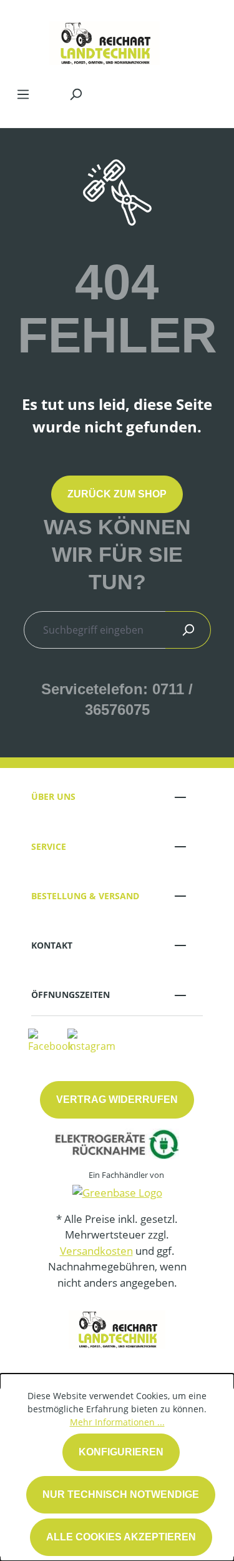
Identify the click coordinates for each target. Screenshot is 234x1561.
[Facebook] (50, 1040)
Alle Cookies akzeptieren (121, 1537)
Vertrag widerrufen (117, 1099)
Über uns (53, 796)
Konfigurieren (121, 1452)
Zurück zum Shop (117, 494)
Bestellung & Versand (85, 896)
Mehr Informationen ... (117, 1422)
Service (48, 846)
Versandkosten (96, 1251)
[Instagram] (91, 1040)
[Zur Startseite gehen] (104, 40)
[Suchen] (75, 93)
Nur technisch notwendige (120, 1494)
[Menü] (23, 93)
